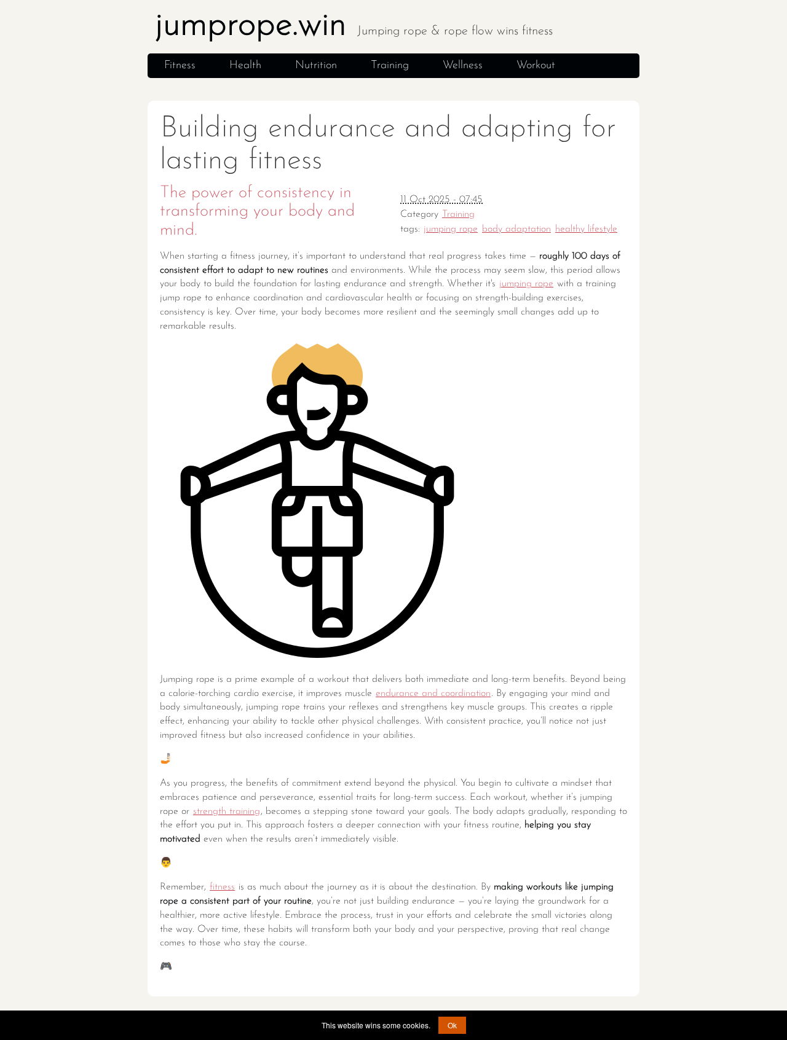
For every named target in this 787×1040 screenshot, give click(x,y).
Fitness (180, 65)
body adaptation (516, 229)
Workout (535, 65)
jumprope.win (354, 25)
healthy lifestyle (586, 229)
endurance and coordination (433, 693)
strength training (226, 811)
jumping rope (451, 229)
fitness (222, 887)
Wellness (463, 65)
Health (245, 65)
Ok (452, 1025)
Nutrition (316, 65)
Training (390, 65)
